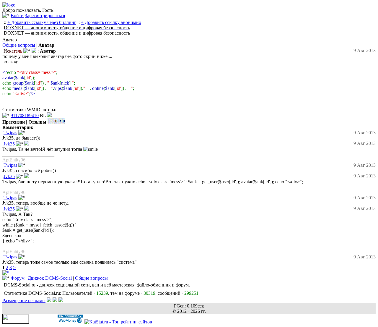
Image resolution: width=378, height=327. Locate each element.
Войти (17, 15)
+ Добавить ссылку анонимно (111, 22)
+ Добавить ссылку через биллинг (41, 22)
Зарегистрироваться (45, 15)
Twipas (10, 132)
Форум (18, 278)
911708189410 (25, 115)
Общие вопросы (18, 45)
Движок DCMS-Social (50, 278)
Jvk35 (9, 143)
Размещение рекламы (23, 300)
